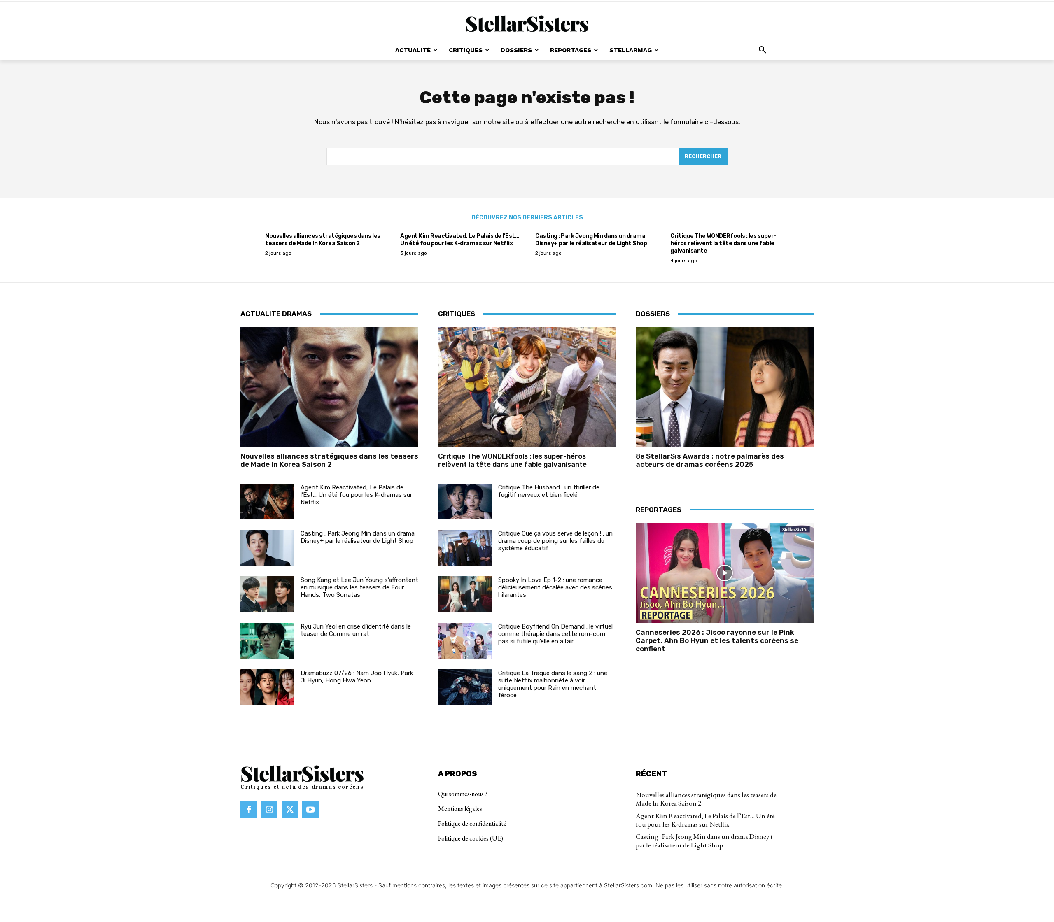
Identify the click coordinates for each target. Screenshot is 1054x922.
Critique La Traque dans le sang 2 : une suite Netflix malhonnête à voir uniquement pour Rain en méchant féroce (552, 684)
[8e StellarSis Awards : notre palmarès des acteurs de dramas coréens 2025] (725, 386)
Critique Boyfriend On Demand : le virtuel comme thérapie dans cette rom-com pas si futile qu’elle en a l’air (555, 634)
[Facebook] (248, 809)
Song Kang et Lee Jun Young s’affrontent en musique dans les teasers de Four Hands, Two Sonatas (359, 587)
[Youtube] (310, 809)
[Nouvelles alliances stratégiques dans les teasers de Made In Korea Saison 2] (329, 386)
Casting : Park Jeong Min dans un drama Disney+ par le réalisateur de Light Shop (591, 240)
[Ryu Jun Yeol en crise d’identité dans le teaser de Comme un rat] (267, 641)
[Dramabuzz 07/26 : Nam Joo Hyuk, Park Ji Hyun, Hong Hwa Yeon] (267, 687)
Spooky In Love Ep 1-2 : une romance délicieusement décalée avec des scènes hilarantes (555, 587)
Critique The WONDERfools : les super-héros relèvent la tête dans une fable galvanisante (723, 243)
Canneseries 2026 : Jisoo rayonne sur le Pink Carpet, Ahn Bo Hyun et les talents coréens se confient (717, 640)
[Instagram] (269, 809)
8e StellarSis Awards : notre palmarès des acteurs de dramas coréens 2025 (710, 460)
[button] (762, 50)
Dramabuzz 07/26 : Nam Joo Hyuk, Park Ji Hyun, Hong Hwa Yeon (357, 676)
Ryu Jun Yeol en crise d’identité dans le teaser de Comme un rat (356, 630)
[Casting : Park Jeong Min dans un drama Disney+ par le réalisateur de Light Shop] (267, 548)
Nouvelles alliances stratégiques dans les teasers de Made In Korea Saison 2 (322, 240)
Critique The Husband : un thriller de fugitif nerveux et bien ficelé (548, 491)
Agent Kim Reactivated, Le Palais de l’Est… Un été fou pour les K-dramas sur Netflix (459, 240)
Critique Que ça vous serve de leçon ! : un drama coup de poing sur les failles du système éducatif (555, 541)
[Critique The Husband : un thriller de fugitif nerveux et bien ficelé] (465, 501)
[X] (290, 809)
